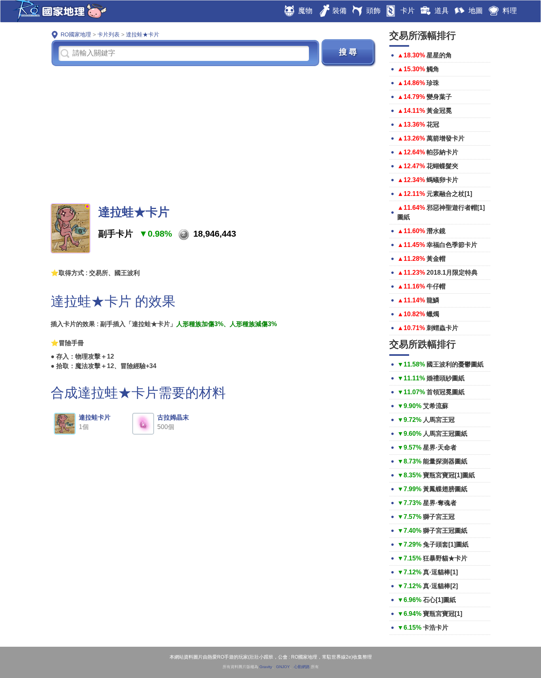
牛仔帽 (436, 286)
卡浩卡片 (435, 627)
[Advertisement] (214, 134)
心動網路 (302, 667)
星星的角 (439, 55)
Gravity (265, 667)
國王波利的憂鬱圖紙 (455, 364)
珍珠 (433, 83)
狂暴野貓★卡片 (445, 558)
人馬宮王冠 (439, 419)
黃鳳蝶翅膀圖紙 (445, 489)
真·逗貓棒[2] (440, 586)
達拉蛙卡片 (94, 417)
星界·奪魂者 (440, 502)
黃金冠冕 (439, 110)
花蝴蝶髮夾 (442, 166)
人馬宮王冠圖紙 (445, 433)
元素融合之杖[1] (449, 193)
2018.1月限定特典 (452, 272)
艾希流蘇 (435, 406)
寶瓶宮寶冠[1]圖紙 (449, 475)
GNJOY (283, 667)
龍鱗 (433, 300)
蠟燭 (433, 314)
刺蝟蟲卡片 (442, 328)
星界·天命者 (440, 447)
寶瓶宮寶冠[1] (442, 613)
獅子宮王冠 (439, 516)
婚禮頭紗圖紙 (446, 378)
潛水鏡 (436, 231)
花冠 (433, 124)
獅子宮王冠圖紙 (445, 530)
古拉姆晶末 (173, 417)
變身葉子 (439, 96)
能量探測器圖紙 (445, 461)
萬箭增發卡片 (446, 138)
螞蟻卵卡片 (442, 180)
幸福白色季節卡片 (452, 244)
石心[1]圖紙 (439, 599)
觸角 (433, 69)
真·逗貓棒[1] (440, 572)
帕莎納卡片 (442, 152)
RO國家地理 (57, 11)
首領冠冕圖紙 (446, 392)
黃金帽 (436, 258)
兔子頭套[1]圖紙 (446, 544)
